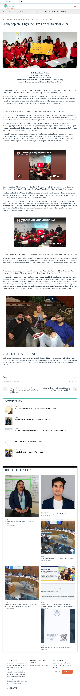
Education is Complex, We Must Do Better (55, 514)
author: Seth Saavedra (30, 19)
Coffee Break (24, 12)
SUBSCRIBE (67, 671)
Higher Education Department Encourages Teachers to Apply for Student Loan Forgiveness (57, 605)
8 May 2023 (44, 649)
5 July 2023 (44, 608)
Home (5, 12)
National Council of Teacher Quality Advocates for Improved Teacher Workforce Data (21, 605)
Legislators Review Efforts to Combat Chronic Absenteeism (57, 559)
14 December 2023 (46, 562)
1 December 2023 (10, 608)
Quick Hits (18, 450)
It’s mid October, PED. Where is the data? (28, 441)
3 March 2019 (17, 19)
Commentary (13, 12)
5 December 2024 (10, 525)
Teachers (16, 382)
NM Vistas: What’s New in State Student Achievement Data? (35, 408)
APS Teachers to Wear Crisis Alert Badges (55, 647)
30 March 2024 (45, 516)
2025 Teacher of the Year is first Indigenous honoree (32, 419)
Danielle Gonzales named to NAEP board (29, 452)
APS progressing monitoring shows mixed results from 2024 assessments (40, 430)
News (16, 406)
